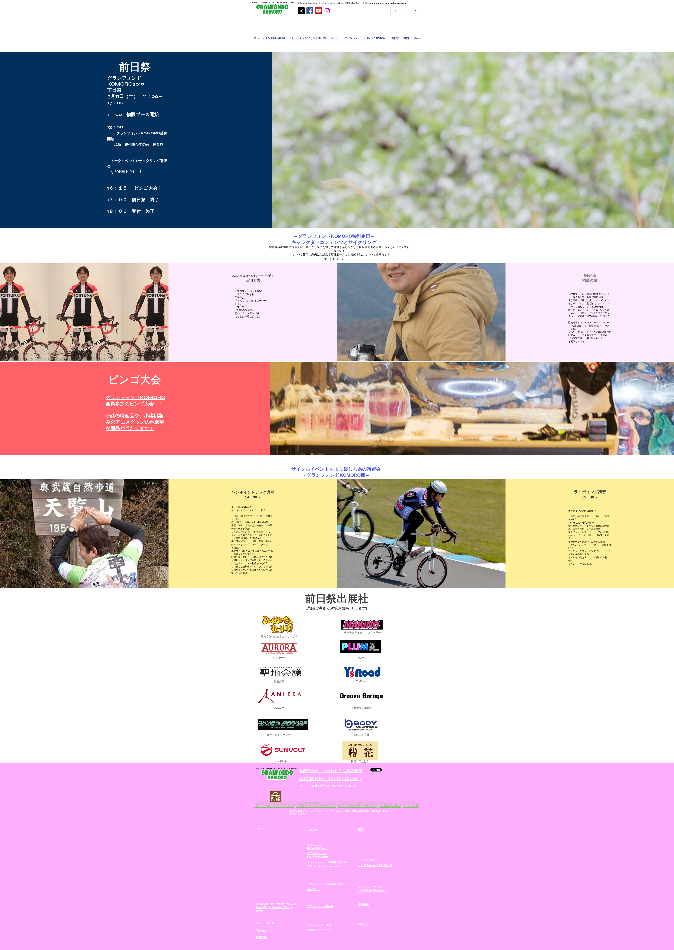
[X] (301, 10)
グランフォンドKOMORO (135, 397)
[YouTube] (318, 10)
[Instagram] (327, 10)
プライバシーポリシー (371, 887)
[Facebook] (309, 10)
